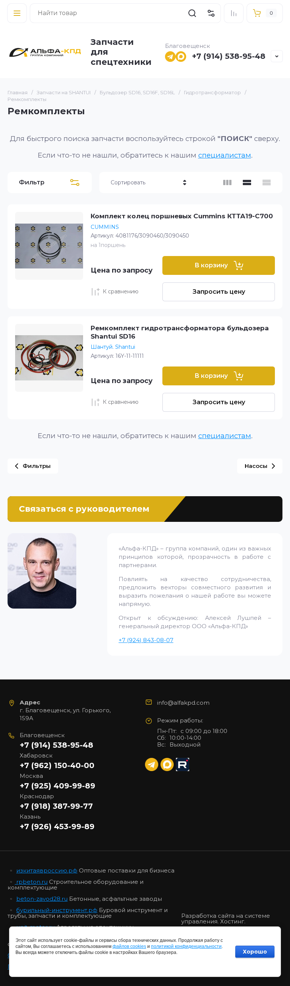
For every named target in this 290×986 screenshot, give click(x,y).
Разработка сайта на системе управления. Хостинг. (225, 919)
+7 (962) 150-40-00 (57, 765)
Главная (18, 92)
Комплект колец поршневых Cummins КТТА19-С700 (182, 216)
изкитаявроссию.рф (46, 870)
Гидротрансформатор (212, 92)
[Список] (247, 182)
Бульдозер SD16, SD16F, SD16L (137, 92)
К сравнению (121, 291)
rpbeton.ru (31, 881)
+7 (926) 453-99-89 (57, 826)
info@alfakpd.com (183, 702)
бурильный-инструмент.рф (56, 910)
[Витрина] (227, 182)
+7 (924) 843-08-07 (146, 640)
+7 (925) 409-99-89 (57, 785)
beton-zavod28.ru (42, 898)
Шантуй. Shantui (113, 346)
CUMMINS (105, 227)
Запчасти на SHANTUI (64, 92)
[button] (17, 13)
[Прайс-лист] (266, 182)
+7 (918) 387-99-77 (56, 806)
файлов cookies (129, 946)
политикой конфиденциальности (186, 946)
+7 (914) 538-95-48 (228, 56)
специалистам (224, 155)
